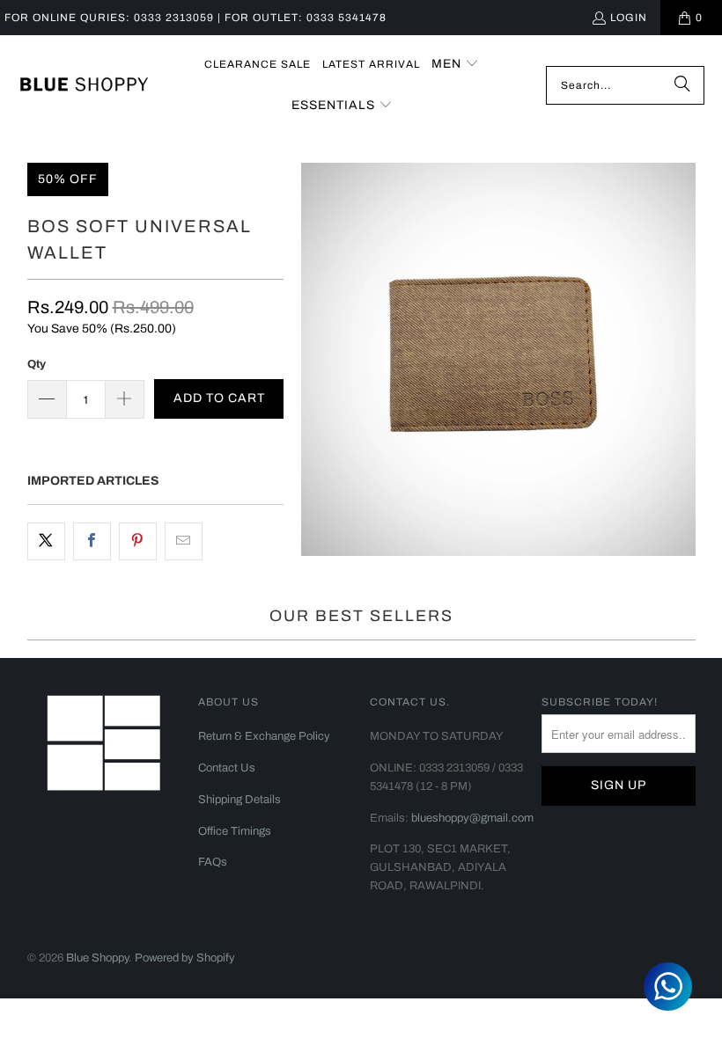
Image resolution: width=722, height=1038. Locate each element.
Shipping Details (239, 799)
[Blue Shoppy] (84, 85)
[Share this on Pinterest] (138, 541)
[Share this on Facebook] (92, 541)
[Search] (682, 85)
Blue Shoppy (97, 958)
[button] (455, 64)
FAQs (212, 862)
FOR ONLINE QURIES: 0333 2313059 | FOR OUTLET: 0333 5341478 (195, 17)
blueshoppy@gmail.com (472, 818)
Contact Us (226, 768)
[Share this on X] (46, 541)
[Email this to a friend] (184, 541)
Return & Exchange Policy (264, 736)
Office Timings (234, 831)
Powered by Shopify (185, 958)
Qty (36, 364)
